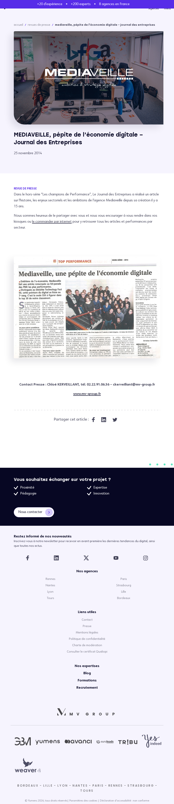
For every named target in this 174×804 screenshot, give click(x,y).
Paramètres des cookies (83, 801)
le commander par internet (52, 221)
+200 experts (81, 4)
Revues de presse (39, 24)
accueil (18, 24)
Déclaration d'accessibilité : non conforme (124, 801)
